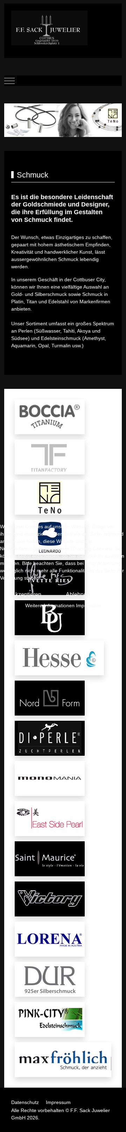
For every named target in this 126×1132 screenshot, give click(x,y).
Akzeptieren (26, 594)
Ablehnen (78, 594)
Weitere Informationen (50, 605)
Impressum (88, 605)
